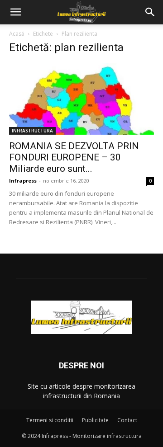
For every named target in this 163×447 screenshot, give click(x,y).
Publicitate (95, 420)
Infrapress (23, 180)
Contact (127, 420)
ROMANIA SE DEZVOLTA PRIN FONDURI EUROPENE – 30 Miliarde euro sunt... (74, 157)
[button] (15, 12)
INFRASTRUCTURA (32, 130)
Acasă (16, 34)
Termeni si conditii (49, 420)
